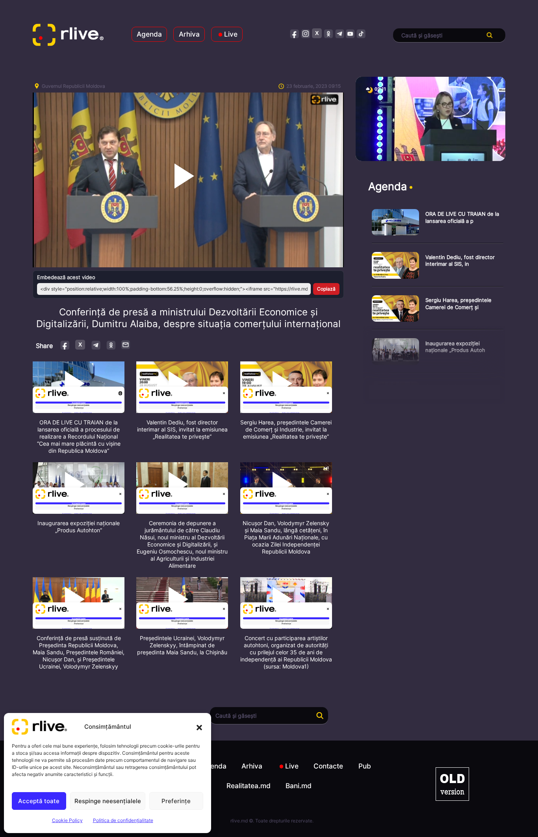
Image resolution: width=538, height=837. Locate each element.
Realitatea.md (248, 785)
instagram (306, 33)
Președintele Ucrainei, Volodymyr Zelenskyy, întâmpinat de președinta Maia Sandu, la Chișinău (182, 645)
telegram (339, 33)
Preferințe (176, 801)
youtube (350, 33)
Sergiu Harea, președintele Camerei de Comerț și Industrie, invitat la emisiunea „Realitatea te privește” (286, 429)
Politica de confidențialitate (123, 820)
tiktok (361, 33)
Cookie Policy (67, 820)
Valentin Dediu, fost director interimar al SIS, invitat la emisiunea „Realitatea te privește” (182, 429)
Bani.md (299, 785)
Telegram (95, 345)
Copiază (326, 289)
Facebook (65, 345)
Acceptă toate (38, 801)
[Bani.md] (452, 784)
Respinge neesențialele (107, 801)
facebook (295, 33)
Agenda (149, 34)
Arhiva (189, 34)
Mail (126, 344)
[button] (199, 727)
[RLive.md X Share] (80, 345)
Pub (364, 766)
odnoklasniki (328, 33)
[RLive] (68, 35)
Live (230, 34)
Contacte (328, 766)
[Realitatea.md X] (317, 33)
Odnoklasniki (111, 345)
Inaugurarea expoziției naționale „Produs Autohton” (78, 526)
